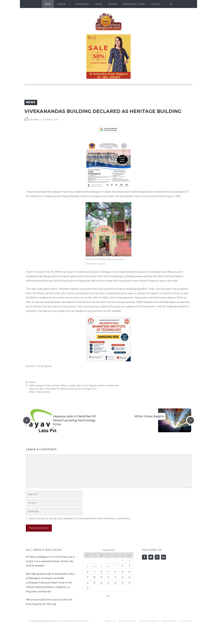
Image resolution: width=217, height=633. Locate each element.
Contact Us (185, 621)
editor (36, 119)
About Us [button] (155, 4)
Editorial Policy (169, 621)
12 (101, 571)
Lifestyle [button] (61, 4)
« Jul (108, 596)
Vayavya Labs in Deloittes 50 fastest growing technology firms (62, 388)
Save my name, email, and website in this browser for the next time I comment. (79, 518)
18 (94, 577)
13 (108, 571)
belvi (48, 385)
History (64, 385)
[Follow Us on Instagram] (157, 557)
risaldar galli (75, 385)
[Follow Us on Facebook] (144, 557)
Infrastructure (82, 4)
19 (101, 577)
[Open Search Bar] (171, 4)
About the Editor (127, 621)
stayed (92, 385)
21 (115, 577)
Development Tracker (134, 4)
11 (94, 571)
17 (87, 577)
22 (122, 577)
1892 (31, 385)
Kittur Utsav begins (39, 392)
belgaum (40, 385)
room (85, 385)
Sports (98, 4)
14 (115, 571)
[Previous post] (26, 420)
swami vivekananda (107, 385)
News (48, 4)
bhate (55, 385)
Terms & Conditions (149, 621)
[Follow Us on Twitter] (150, 557)
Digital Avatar (82, 621)
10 (87, 571)
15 (122, 571)
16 (129, 571)
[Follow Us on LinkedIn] (163, 557)
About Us (110, 621)
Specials (112, 4)
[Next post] (190, 420)
